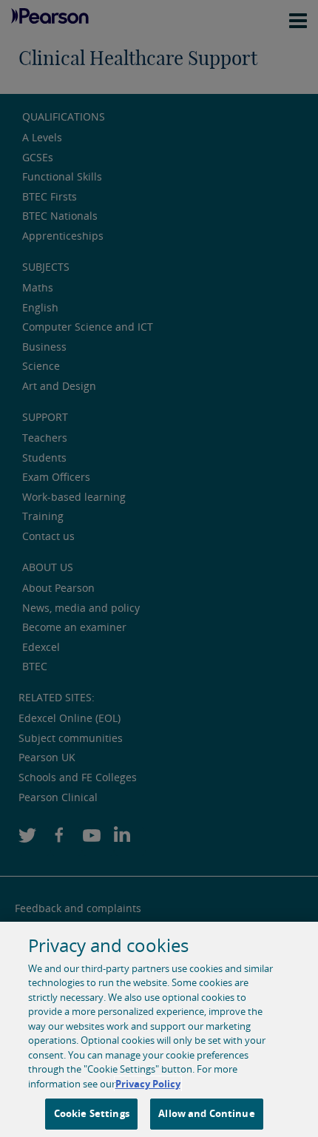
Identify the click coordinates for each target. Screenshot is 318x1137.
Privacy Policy (147, 1083)
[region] (159, 1029)
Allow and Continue (206, 1113)
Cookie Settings (91, 1113)
